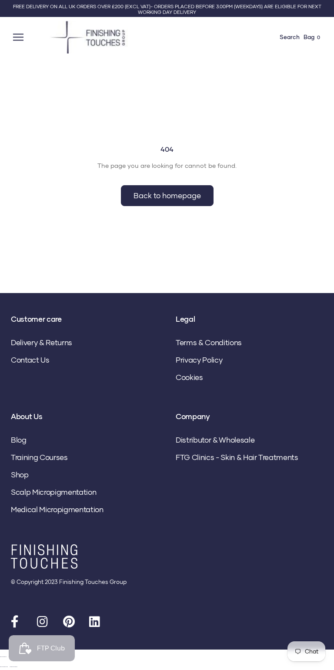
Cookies (189, 377)
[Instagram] (43, 623)
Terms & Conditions (209, 342)
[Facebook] (17, 623)
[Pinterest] (69, 623)
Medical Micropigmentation (57, 509)
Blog (19, 439)
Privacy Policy (199, 359)
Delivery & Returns (41, 342)
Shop (20, 474)
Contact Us (30, 359)
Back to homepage (167, 195)
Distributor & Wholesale (215, 439)
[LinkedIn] (95, 623)
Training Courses (39, 457)
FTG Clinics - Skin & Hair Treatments (237, 457)
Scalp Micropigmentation (53, 492)
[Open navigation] (19, 37)
